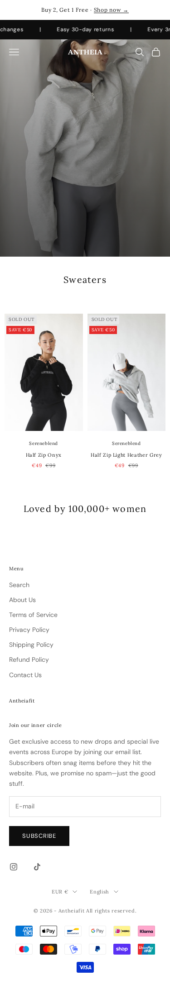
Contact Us (25, 675)
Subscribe (39, 836)
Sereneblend (43, 443)
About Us (22, 600)
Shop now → (111, 9)
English (99, 892)
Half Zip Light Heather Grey (126, 455)
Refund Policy (29, 659)
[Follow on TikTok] (37, 866)
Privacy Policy (29, 630)
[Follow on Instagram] (13, 866)
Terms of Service (33, 615)
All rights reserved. (111, 911)
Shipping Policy (31, 644)
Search (19, 585)
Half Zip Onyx (44, 455)
